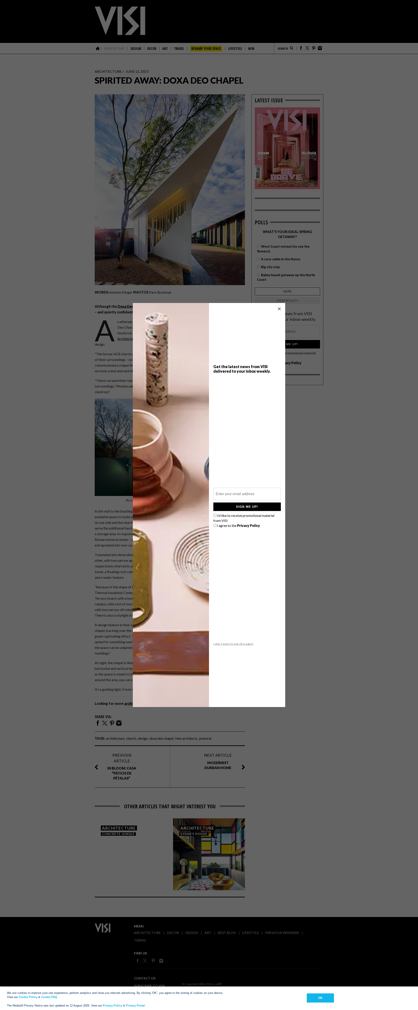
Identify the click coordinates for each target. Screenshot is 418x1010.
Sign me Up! (247, 506)
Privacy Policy (112, 1005)
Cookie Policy (28, 997)
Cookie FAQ (49, 997)
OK (320, 998)
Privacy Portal (135, 1005)
